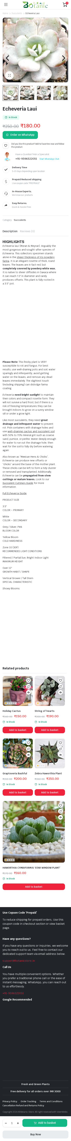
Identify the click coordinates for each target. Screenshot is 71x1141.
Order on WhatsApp (22, 134)
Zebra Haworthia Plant (48, 773)
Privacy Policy (10, 1101)
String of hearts (44, 711)
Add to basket (47, 1122)
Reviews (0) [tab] (27, 231)
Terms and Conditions (51, 1101)
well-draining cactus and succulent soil (31, 431)
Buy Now (35, 1134)
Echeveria (13, 493)
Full (4, 493)
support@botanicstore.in (19, 961)
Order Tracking (28, 1101)
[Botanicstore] (35, 4)
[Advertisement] (35, 323)
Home (5, 13)
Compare (28, 686)
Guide (23, 493)
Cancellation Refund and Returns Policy (23, 1105)
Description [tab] (10, 231)
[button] (9, 75)
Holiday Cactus (12, 711)
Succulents (17, 13)
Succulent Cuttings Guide (18, 483)
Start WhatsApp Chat (49, 159)
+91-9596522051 (13, 993)
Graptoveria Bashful (15, 773)
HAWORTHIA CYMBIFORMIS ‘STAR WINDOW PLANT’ (31, 867)
